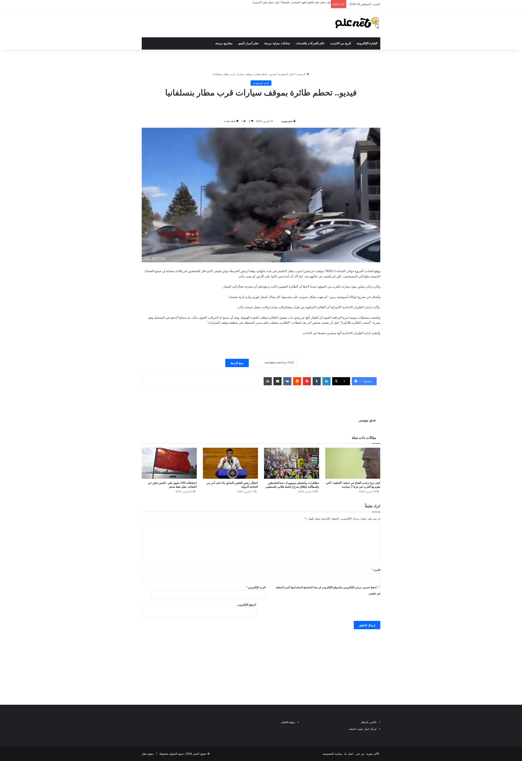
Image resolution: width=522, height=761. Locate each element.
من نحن (360, 753)
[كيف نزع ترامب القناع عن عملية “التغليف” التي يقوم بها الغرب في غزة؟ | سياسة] (352, 463)
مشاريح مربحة (224, 43)
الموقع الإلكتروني (246, 604)
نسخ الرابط (237, 363)
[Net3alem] (357, 23)
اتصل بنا (349, 753)
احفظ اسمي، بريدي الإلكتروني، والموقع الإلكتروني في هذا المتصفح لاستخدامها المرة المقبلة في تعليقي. (328, 590)
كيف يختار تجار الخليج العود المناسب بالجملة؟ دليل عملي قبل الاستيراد (291, 2)
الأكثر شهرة (372, 753)
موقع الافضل (288, 722)
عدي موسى (287, 121)
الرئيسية (301, 74)
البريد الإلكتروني (256, 587)
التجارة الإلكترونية (367, 43)
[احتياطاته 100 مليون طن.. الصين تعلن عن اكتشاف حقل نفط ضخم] (169, 463)
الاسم (376, 570)
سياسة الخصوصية (332, 753)
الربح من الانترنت (340, 43)
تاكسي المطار (369, 722)
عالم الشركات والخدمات (310, 43)
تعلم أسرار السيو (248, 43)
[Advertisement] (261, 666)
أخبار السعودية (286, 74)
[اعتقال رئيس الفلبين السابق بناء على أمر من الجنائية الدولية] (230, 463)
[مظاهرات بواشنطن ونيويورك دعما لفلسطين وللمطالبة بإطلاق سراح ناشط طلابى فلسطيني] (291, 463)
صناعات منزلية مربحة (277, 43)
